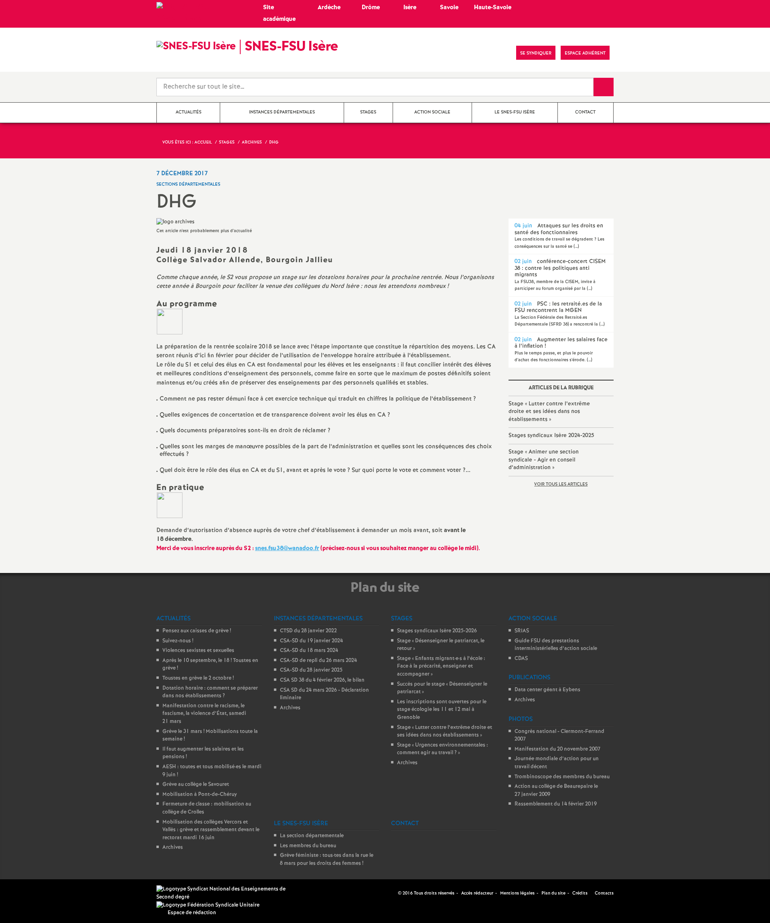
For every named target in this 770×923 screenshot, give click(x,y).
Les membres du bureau (308, 846)
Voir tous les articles (561, 484)
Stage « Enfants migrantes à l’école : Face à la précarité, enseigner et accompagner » (441, 666)
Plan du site (553, 893)
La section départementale (312, 836)
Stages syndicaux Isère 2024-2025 (551, 435)
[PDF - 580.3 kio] (169, 321)
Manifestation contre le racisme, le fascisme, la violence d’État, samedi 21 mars (204, 713)
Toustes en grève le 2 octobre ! (198, 678)
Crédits (580, 893)
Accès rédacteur (477, 893)
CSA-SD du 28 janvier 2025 (311, 670)
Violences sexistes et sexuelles (198, 650)
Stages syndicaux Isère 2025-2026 (437, 631)
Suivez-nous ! (177, 641)
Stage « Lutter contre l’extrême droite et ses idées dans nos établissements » (549, 411)
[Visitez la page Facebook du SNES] (393, 893)
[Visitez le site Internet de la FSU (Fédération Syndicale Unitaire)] (207, 905)
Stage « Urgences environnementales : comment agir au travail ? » (442, 749)
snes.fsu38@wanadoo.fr (287, 548)
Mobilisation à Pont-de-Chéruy (199, 794)
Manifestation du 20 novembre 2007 (557, 749)
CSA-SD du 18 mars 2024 (309, 650)
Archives (172, 847)
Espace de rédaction (192, 913)
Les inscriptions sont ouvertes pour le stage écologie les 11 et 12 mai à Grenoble (441, 709)
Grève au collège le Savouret (195, 784)
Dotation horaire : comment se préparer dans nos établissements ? (210, 692)
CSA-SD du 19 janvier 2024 (311, 641)
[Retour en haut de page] (30, 893)
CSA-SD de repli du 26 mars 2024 (318, 660)
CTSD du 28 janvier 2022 (308, 631)
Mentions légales (517, 893)
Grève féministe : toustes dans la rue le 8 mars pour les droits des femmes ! (326, 859)
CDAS (521, 658)
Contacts (604, 893)
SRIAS (522, 631)
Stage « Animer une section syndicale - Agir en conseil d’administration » (544, 460)
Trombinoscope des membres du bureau (562, 777)
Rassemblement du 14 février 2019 (556, 804)
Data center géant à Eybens (547, 690)
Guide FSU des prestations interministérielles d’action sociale (556, 645)
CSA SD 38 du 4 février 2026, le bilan (322, 680)
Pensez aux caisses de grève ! (196, 631)
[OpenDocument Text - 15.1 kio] (169, 505)
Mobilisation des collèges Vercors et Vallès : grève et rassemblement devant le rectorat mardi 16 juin (210, 830)
